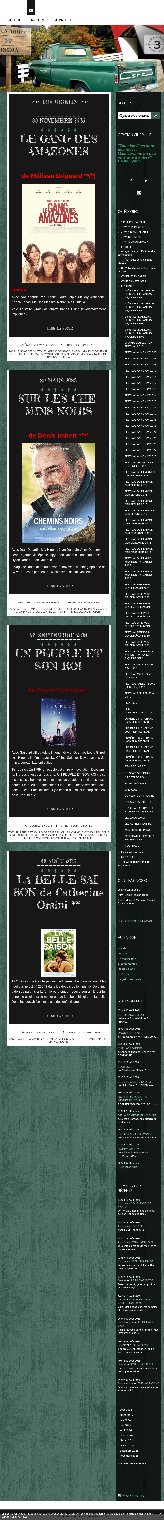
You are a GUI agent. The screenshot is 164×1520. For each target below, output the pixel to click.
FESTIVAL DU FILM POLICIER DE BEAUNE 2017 (139, 550)
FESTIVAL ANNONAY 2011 (141, 376)
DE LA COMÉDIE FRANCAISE (137, 1115)
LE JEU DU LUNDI (135, 817)
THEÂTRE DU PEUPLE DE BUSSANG (134, 864)
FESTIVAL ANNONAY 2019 (141, 425)
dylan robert (92, 611)
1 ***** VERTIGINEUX (134, 227)
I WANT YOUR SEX (130, 1033)
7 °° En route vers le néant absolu (135, 261)
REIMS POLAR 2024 (136, 766)
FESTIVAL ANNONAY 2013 (141, 389)
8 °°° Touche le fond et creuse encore (137, 270)
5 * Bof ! (47, 825)
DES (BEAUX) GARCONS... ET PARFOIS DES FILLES (140, 810)
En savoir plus (19, 1516)
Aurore (122, 1203)
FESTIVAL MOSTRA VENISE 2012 (139, 666)
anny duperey (29, 611)
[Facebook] (131, 181)
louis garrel (49, 835)
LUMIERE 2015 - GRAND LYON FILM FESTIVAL (139, 720)
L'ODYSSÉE (125, 1066)
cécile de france (85, 1038)
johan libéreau (60, 837)
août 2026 (126, 1409)
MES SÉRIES (128, 857)
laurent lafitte (82, 837)
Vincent (122, 1299)
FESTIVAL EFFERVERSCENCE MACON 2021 (138, 586)
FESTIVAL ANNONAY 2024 (141, 450)
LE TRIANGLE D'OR (131, 1014)
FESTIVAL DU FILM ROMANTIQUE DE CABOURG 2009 (140, 575)
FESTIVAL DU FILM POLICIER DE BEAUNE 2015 (139, 531)
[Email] (31, 7)
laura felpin (26, 354)
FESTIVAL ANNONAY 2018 (141, 419)
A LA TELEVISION (135, 777)
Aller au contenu (14, 3)
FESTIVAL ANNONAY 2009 (141, 364)
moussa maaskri (91, 354)
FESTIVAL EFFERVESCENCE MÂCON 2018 (137, 634)
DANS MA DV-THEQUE (138, 801)
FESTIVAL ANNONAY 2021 (141, 437)
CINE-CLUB (131, 789)
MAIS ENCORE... (128, 1167)
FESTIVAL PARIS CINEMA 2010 (139, 695)
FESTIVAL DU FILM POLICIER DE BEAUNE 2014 (139, 522)
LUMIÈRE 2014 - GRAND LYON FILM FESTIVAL (139, 758)
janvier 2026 (127, 1445)
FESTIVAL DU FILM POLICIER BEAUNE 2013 (139, 493)
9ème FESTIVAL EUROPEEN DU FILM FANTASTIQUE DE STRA (139, 333)
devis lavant (41, 837)
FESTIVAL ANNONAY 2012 (141, 382)
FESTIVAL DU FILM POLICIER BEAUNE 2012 (139, 483)
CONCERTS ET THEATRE (139, 795)
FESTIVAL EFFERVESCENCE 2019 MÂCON (137, 605)
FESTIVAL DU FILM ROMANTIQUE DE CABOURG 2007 (140, 562)
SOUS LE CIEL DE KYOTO (134, 1081)
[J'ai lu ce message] (160, 1513)
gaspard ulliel (91, 832)
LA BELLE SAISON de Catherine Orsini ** (58, 892)
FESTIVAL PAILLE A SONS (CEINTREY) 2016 (140, 685)
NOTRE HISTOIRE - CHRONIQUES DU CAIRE (136, 1098)
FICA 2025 (131, 702)
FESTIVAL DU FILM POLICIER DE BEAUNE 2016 (139, 541)
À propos (64, 20)
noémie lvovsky (84, 835)
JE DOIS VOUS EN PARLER (136, 773)
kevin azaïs (61, 1041)
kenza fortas (70, 354)
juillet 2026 (126, 1414)
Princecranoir (125, 1322)
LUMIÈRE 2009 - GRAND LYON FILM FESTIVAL (139, 739)
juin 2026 (125, 1420)
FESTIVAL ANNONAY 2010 (141, 370)
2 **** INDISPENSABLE (46, 602)
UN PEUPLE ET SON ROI (58, 659)
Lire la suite (60, 328)
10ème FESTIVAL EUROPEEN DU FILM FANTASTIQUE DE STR (139, 294)
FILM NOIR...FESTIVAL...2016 (139, 711)
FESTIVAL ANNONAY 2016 (141, 407)
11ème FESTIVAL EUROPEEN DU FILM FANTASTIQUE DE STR (139, 307)
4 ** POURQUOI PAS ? (46, 1032)
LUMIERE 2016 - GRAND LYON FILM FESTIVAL (139, 730)
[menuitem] (17, 20)
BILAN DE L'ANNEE (135, 783)
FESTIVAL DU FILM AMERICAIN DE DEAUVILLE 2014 (140, 474)
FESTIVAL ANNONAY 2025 (141, 456)
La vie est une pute (132, 852)
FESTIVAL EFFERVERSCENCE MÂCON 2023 (138, 595)
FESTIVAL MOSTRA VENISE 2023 (139, 676)
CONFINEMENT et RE (133, 276)
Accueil (17, 20)
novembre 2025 (129, 1455)
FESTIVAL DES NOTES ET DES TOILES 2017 (140, 464)
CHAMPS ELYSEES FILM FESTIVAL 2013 (138, 344)
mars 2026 (126, 1435)
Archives (40, 20)
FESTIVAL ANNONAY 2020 (141, 431)
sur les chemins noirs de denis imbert (41, 608)
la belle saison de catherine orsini (40, 1038)
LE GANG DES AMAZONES (59, 145)
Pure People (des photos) (133, 894)
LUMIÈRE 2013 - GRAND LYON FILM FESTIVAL (139, 749)
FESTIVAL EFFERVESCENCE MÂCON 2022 (137, 643)
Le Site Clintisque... (129, 889)
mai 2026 (125, 1425)
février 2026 (127, 1440)
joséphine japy (49, 611)
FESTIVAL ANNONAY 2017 (141, 413)
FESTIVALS (127, 286)
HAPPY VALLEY (128, 1149)
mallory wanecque (47, 354)
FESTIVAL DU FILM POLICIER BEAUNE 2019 (139, 512)
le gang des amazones (31, 351)
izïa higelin (66, 835)
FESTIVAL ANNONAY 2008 (141, 358)
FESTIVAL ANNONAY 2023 (141, 444)
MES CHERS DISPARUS (138, 829)
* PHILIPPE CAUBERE (133, 222)
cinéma (76, 351)
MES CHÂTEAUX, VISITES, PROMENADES (140, 838)
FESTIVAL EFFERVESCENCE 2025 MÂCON (137, 624)
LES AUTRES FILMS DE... (139, 823)
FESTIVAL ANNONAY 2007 (141, 352)
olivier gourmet (29, 835)
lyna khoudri (90, 351)
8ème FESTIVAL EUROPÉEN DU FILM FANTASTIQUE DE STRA (139, 320)
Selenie (122, 1280)
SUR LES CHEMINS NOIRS (58, 405)
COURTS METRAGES (133, 281)
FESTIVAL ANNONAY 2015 (141, 401)
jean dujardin (87, 608)
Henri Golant (126, 968)
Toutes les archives (132, 1463)
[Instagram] (146, 181)
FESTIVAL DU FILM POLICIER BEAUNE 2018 (139, 502)
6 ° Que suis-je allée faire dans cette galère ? (137, 253)
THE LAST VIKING (130, 1048)
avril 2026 (126, 1430)
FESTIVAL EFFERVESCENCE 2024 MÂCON (137, 615)
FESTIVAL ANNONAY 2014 (141, 395)
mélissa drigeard (59, 351)
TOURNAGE (132, 845)
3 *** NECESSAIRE (47, 344)
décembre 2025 (129, 1450)
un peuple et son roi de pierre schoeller (43, 832)
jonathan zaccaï (71, 611)
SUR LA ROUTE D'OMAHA (135, 1133)
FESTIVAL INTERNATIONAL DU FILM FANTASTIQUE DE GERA (139, 655)
